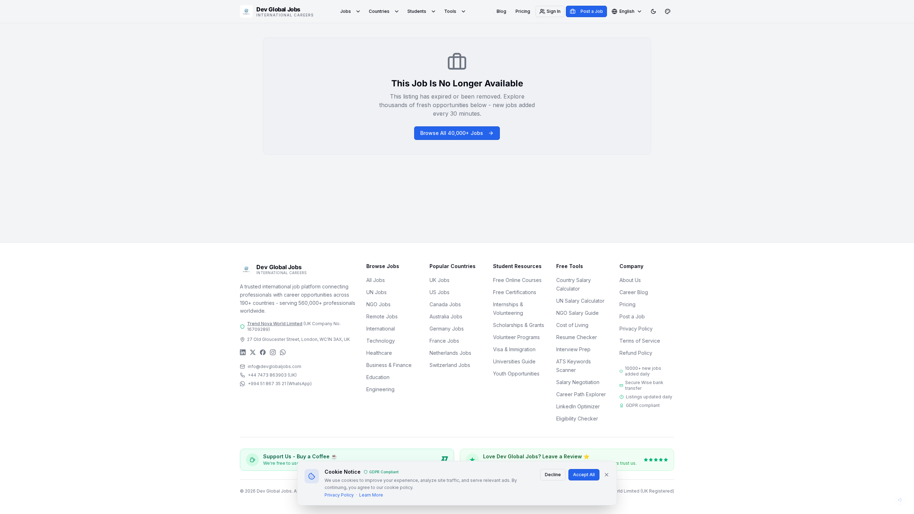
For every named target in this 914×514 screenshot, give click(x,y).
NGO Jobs (378, 304)
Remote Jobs (382, 316)
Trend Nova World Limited (274, 323)
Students (416, 11)
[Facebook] (263, 352)
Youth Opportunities (516, 374)
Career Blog (633, 292)
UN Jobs (376, 292)
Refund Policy (635, 353)
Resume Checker (576, 337)
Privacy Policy (636, 329)
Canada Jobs (445, 304)
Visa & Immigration (514, 349)
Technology (380, 341)
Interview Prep (573, 349)
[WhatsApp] (283, 352)
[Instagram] (273, 352)
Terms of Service (639, 341)
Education (378, 377)
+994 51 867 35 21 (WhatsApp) (280, 383)
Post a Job (632, 316)
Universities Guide (514, 361)
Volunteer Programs (516, 337)
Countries (379, 11)
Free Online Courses (517, 280)
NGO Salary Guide (577, 313)
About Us (630, 280)
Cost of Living (572, 325)
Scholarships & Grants (518, 325)
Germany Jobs (447, 329)
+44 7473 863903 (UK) (272, 375)
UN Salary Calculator (580, 301)
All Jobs (375, 280)
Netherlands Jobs (450, 353)
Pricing (523, 11)
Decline (553, 474)
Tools (450, 11)
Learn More (371, 495)
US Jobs (440, 292)
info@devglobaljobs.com (274, 366)
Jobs (345, 11)
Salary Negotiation (577, 382)
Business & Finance (389, 365)
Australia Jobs (446, 316)
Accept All (584, 474)
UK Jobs (440, 280)
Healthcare (379, 353)
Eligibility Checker (577, 418)
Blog (501, 11)
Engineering (380, 389)
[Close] (606, 475)
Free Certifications (514, 292)
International (380, 329)
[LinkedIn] (243, 352)
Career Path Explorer (581, 394)
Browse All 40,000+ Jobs (451, 133)
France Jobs (444, 341)
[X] (253, 352)
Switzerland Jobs (450, 365)
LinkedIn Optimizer (578, 406)
